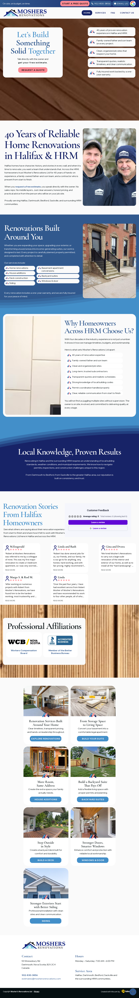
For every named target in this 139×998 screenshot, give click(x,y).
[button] (100, 12)
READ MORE (10, 570)
